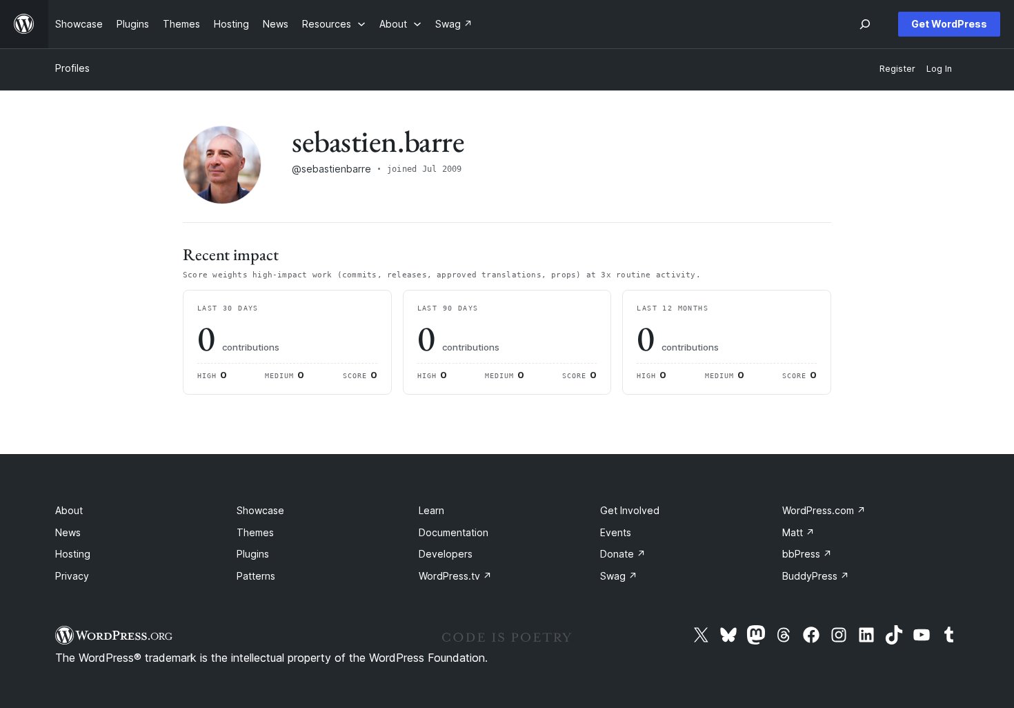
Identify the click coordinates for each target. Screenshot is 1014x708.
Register (897, 68)
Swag (618, 576)
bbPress (807, 554)
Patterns (256, 576)
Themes (255, 532)
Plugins (253, 554)
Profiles (72, 68)
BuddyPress (815, 576)
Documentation (453, 532)
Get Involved (629, 510)
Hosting (72, 554)
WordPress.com (824, 510)
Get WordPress (949, 24)
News (68, 532)
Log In (939, 68)
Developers (446, 554)
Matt (798, 532)
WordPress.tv (455, 576)
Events (615, 532)
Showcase (260, 510)
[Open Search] (865, 24)
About (69, 510)
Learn (431, 510)
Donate (623, 554)
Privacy (72, 576)
